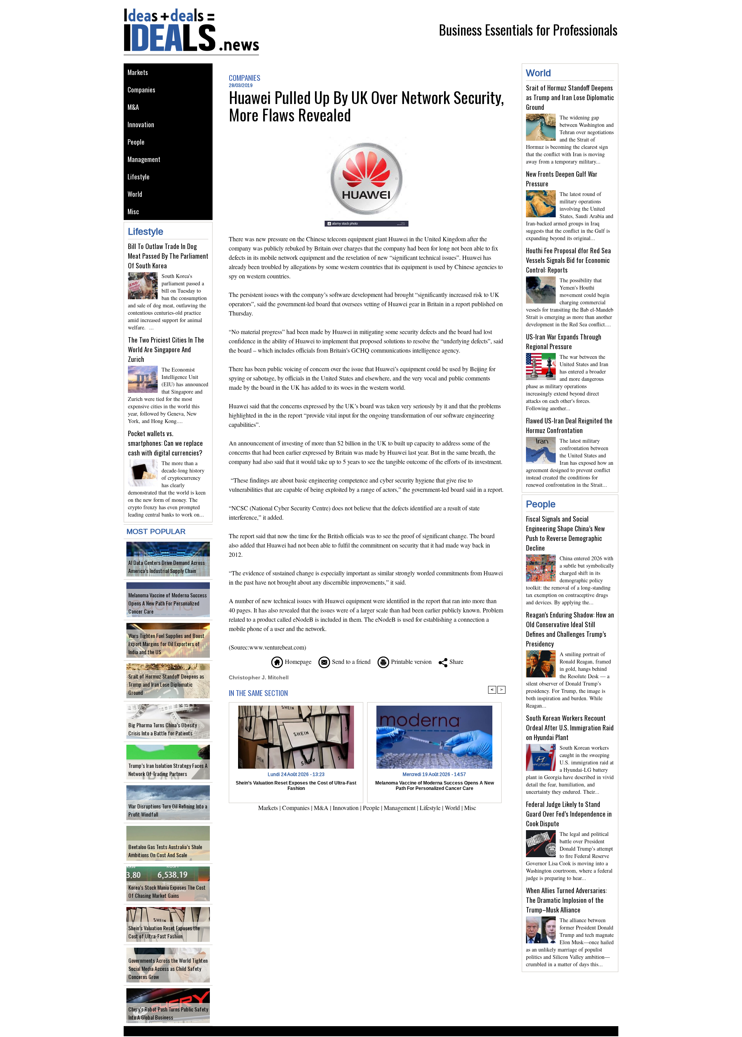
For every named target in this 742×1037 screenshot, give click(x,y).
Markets (138, 72)
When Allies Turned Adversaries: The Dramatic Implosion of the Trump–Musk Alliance (566, 899)
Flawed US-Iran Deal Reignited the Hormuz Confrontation (569, 425)
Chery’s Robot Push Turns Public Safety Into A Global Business (168, 1013)
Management (144, 159)
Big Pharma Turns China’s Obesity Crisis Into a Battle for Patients (162, 729)
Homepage (297, 661)
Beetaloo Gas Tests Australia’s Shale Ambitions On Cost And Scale (165, 851)
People (136, 142)
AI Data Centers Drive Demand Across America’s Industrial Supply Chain (166, 566)
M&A (133, 107)
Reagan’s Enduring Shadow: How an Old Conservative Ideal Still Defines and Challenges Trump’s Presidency (570, 629)
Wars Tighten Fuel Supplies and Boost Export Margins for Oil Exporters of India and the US (166, 643)
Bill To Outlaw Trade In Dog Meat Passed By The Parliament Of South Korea (168, 255)
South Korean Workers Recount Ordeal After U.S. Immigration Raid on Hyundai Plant (570, 727)
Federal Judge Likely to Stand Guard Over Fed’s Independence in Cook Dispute (569, 813)
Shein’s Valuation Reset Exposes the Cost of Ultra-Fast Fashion (164, 932)
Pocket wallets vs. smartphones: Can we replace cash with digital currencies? (165, 442)
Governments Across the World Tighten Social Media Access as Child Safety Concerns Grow (168, 968)
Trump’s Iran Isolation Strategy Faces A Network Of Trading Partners (168, 769)
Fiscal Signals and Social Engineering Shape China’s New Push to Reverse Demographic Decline (565, 533)
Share (455, 661)
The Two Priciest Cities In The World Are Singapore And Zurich (166, 349)
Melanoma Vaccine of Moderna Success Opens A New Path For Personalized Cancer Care (167, 603)
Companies (141, 89)
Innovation (141, 124)
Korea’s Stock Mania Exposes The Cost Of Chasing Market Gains (167, 891)
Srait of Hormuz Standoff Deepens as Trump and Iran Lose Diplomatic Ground (166, 684)
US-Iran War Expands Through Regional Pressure (563, 341)
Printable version (410, 661)
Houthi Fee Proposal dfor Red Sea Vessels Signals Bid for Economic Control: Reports (568, 260)
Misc (133, 211)
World (135, 194)
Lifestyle (139, 176)
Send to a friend (350, 661)
